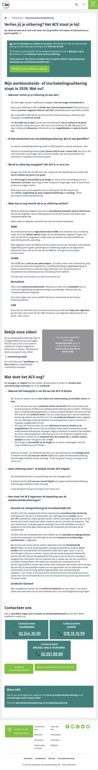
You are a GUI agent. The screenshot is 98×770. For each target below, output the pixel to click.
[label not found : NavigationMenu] (83, 4)
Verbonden (56, 734)
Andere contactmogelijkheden (18, 668)
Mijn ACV (38, 734)
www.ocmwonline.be (50, 276)
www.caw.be (23, 316)
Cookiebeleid (40, 758)
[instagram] (78, 726)
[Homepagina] (5, 18)
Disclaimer (28, 758)
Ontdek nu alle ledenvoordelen (21, 731)
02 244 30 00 (30, 633)
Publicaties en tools (39, 747)
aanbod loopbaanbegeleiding (29, 195)
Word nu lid (93, 6)
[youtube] (73, 726)
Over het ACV (55, 728)
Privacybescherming (66, 758)
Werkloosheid (17, 18)
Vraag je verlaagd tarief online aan (43, 489)
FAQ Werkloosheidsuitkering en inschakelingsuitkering (41, 703)
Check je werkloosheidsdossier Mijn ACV (55, 667)
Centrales (55, 740)
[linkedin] (83, 726)
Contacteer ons (39, 728)
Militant (54, 745)
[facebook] (67, 726)
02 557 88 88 (52, 654)
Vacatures (39, 740)
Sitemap (51, 758)
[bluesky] (88, 726)
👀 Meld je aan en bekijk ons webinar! (29, 69)
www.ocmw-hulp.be (28, 276)
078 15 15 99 (74, 633)
